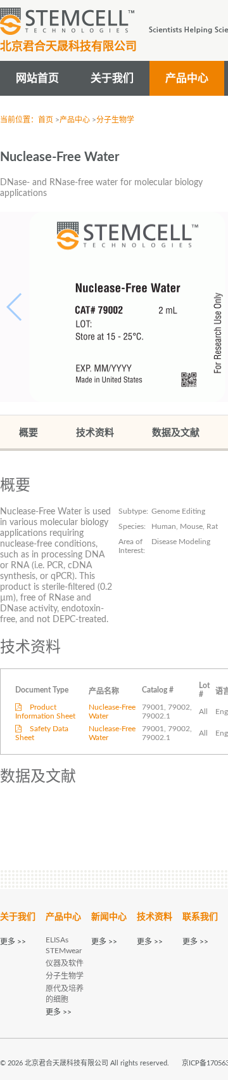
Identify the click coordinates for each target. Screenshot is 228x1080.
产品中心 (75, 120)
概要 (28, 433)
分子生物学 (115, 120)
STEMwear (64, 950)
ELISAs (57, 940)
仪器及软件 (65, 963)
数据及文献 (176, 433)
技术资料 (95, 433)
